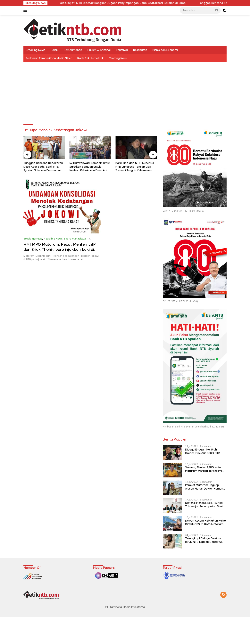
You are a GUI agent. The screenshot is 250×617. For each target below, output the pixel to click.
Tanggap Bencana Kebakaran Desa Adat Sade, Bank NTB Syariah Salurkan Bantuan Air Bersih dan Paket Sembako (43, 166)
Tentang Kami (118, 58)
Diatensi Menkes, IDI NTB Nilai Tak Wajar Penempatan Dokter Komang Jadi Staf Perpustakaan (205, 504)
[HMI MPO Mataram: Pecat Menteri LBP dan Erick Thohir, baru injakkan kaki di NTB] (62, 206)
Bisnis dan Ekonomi (165, 50)
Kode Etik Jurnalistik (90, 58)
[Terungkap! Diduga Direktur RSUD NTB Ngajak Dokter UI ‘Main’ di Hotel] (172, 541)
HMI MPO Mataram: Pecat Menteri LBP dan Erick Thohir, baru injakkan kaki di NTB (59, 249)
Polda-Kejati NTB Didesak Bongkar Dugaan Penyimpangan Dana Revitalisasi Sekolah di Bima (101, 3)
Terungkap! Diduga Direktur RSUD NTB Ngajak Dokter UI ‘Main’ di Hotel (203, 540)
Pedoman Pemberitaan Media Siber (49, 58)
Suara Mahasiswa (75, 238)
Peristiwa (122, 50)
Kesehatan (140, 50)
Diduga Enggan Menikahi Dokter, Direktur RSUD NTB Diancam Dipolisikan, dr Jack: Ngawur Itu (204, 451)
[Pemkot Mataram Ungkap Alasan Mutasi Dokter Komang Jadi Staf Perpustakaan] (172, 488)
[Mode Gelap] (225, 10)
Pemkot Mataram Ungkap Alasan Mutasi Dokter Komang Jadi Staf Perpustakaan (205, 486)
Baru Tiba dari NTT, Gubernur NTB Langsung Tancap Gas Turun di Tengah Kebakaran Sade (134, 166)
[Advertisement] (125, 91)
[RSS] (223, 595)
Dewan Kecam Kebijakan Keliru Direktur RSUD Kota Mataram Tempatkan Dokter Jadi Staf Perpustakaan (205, 522)
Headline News (53, 238)
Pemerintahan (73, 50)
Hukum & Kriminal (99, 50)
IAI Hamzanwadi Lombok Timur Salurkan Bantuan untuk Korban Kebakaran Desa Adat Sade (90, 166)
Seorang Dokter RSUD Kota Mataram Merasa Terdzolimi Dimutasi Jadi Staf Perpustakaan (203, 469)
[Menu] (26, 10)
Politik (54, 50)
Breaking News (35, 50)
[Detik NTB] (72, 30)
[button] (217, 10)
